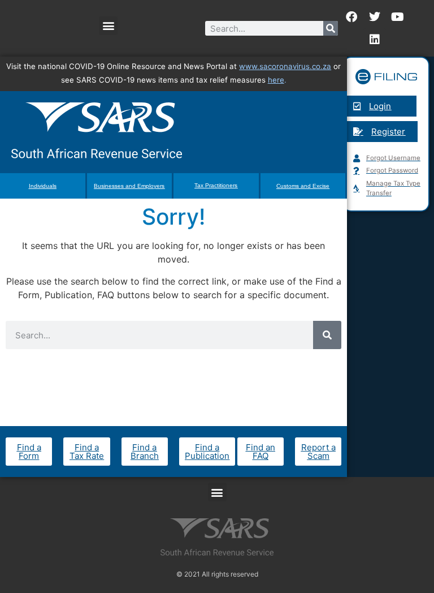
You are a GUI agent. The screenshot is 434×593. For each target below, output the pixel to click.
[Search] (330, 28)
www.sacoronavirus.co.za (285, 66)
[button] (108, 25)
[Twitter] (374, 17)
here (276, 79)
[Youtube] (398, 17)
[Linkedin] (374, 39)
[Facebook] (351, 17)
